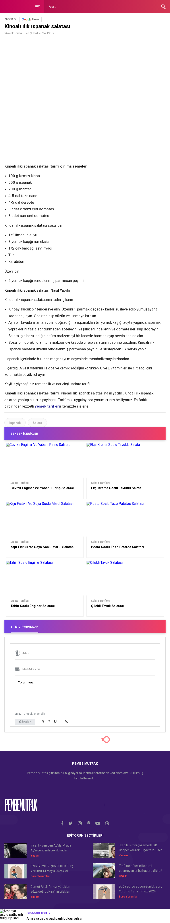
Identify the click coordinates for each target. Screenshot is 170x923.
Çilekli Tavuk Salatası (107, 606)
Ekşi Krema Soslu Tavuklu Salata (116, 488)
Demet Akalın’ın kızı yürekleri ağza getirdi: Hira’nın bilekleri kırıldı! (50, 889)
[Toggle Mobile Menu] (37, 6)
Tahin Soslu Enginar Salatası (32, 606)
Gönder (25, 722)
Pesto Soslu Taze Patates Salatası (117, 547)
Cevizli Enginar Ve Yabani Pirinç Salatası (42, 488)
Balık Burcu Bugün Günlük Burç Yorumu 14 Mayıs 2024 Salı (52, 868)
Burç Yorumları (40, 876)
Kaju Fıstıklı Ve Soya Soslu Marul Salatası (42, 547)
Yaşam (35, 855)
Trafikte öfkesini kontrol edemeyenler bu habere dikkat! (140, 868)
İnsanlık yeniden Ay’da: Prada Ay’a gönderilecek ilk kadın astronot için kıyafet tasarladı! (51, 848)
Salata (37, 423)
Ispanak (15, 423)
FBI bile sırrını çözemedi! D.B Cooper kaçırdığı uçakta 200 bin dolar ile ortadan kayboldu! (140, 848)
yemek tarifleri (47, 406)
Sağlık (123, 875)
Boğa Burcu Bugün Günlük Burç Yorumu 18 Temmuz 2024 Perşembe (140, 889)
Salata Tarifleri (19, 482)
